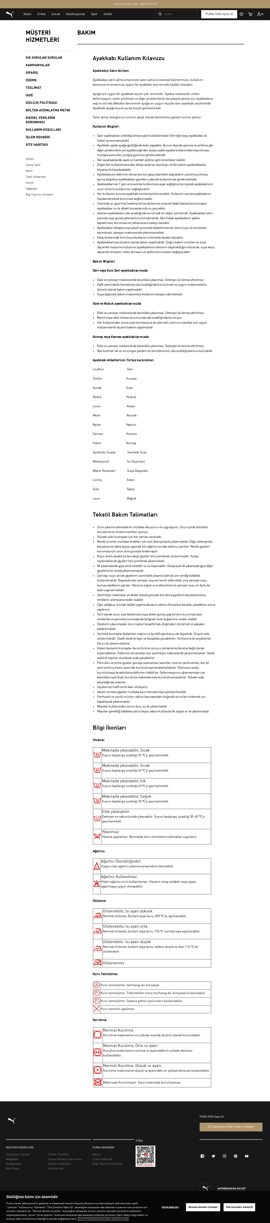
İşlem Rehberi (38, 137)
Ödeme (31, 80)
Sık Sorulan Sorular (44, 58)
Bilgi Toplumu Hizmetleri (39, 194)
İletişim (30, 159)
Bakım (29, 171)
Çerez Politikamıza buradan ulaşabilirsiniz (103, 1219)
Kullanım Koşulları (43, 130)
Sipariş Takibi (33, 165)
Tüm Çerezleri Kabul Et (239, 1207)
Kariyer (30, 182)
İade (29, 95)
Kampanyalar (38, 65)
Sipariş (32, 73)
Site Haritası (37, 145)
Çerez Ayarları (170, 1207)
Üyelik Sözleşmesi (36, 176)
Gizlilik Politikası (41, 103)
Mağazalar (31, 188)
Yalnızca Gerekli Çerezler (203, 1207)
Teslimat (33, 88)
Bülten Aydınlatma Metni (48, 110)
